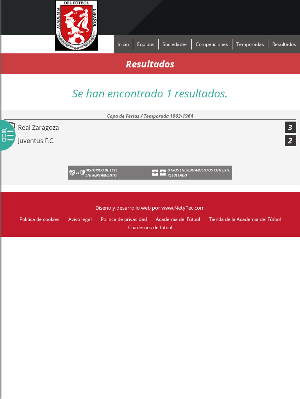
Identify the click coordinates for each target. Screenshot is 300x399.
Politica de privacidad (124, 219)
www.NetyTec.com (183, 207)
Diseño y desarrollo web (123, 207)
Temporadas (250, 44)
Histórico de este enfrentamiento (102, 173)
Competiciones (212, 44)
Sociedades (175, 44)
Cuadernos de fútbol (150, 227)
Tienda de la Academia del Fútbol (245, 219)
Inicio (123, 44)
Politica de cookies (39, 219)
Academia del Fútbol (178, 219)
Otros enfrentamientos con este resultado (199, 173)
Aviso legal (80, 219)
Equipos (145, 44)
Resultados (284, 44)
